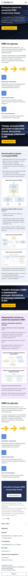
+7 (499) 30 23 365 (6, 538)
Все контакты (5, 557)
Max (21, 535)
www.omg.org (4, 506)
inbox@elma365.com (6, 535)
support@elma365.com (7, 544)
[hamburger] (26, 2)
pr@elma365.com (5, 551)
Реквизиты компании (6, 560)
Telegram (15, 535)
